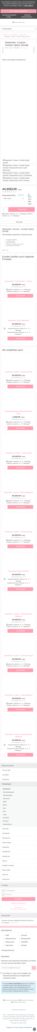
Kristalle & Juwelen (8, 865)
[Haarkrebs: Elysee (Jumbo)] (3, 50)
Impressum (9, 945)
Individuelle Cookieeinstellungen (26, 15)
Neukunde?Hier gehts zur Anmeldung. (18, 908)
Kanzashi (6, 821)
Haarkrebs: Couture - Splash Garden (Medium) (18, 615)
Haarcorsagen (6, 842)
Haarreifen (5, 828)
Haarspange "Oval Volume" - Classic (18, 281)
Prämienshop (13, 922)
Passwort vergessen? (18, 903)
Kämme (4, 861)
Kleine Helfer (6, 870)
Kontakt (23, 945)
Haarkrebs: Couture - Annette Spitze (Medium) (18, 736)
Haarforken (5, 779)
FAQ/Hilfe (24, 942)
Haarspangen (6, 784)
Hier (27, 1016)
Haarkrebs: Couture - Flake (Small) (18, 453)
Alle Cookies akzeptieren (18, 11)
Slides (5, 801)
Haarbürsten (6, 856)
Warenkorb (22, 209)
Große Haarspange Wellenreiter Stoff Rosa (18, 412)
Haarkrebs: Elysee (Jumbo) (18, 571)
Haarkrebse (6, 789)
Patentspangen (7, 795)
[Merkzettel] (6, 296)
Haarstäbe (5, 775)
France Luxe (23, 48)
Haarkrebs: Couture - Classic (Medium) (18, 492)
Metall (5, 805)
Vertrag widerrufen (7, 950)
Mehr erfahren (29, 5)
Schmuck (5, 874)
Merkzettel (19, 222)
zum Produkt (20, 295)
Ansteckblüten (7, 824)
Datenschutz (10, 942)
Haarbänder (6, 833)
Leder (5, 814)
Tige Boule (6, 798)
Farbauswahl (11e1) (8, 195)
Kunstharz (6, 818)
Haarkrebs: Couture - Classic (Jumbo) (18, 655)
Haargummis (6, 838)
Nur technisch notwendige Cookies (9, 15)
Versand (15, 191)
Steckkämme (6, 851)
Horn (4, 811)
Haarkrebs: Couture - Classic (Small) (18, 372)
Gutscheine (5, 879)
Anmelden (18, 899)
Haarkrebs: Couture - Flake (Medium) (18, 695)
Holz (4, 808)
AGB (7, 935)
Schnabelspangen (8, 792)
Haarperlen (5, 847)
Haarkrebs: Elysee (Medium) (18, 320)
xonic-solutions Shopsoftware (23, 1027)
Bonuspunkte (25, 938)
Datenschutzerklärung (15, 983)
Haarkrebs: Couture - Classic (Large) (18, 532)
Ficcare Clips (6, 770)
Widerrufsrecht (11, 938)
